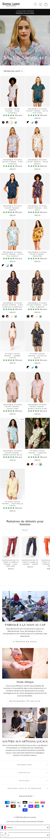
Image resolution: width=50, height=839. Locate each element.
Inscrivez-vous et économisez (24, 788)
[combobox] (25, 827)
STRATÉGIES (24, 772)
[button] (9, 115)
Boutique (24, 780)
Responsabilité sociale (25, 701)
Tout (25, 530)
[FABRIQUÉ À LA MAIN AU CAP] (25, 606)
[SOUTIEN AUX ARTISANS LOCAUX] (25, 723)
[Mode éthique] (25, 663)
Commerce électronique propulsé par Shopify (25, 821)
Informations (24, 765)
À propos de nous (25, 642)
